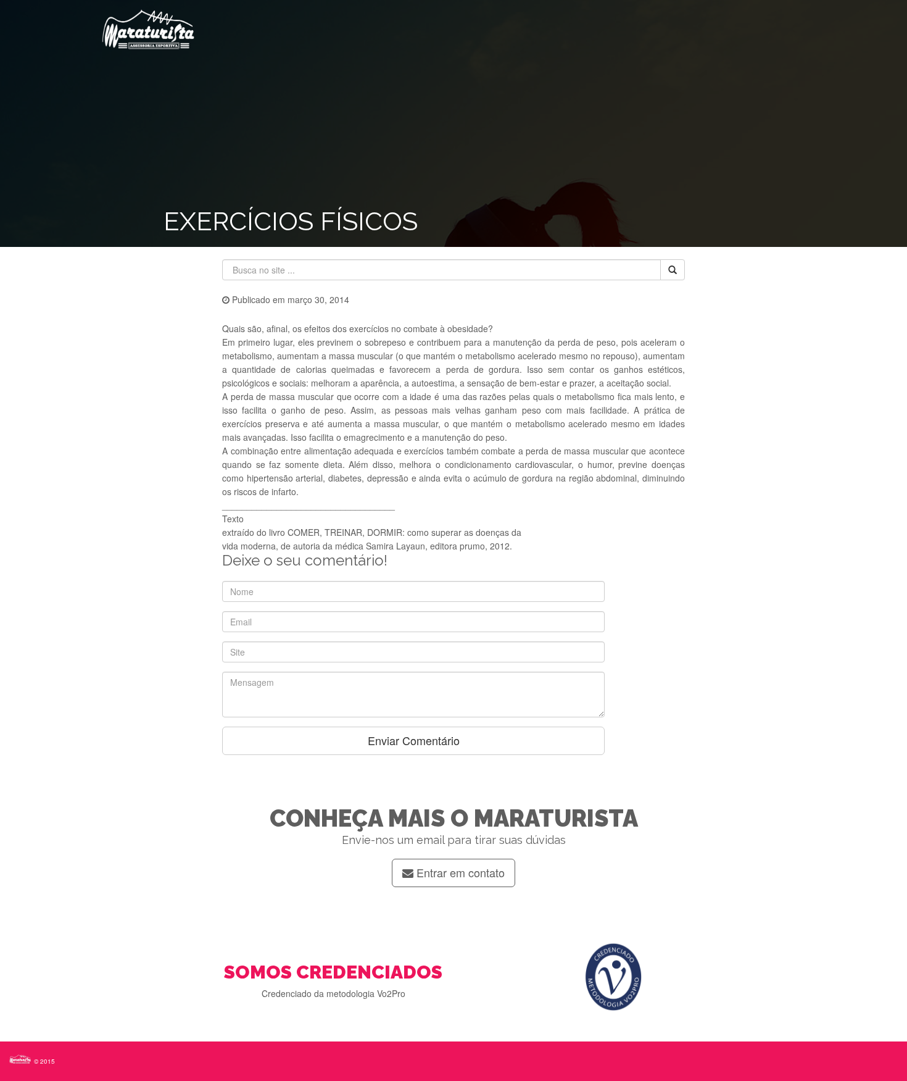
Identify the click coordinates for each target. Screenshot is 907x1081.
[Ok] (672, 269)
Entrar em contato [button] (459, 872)
